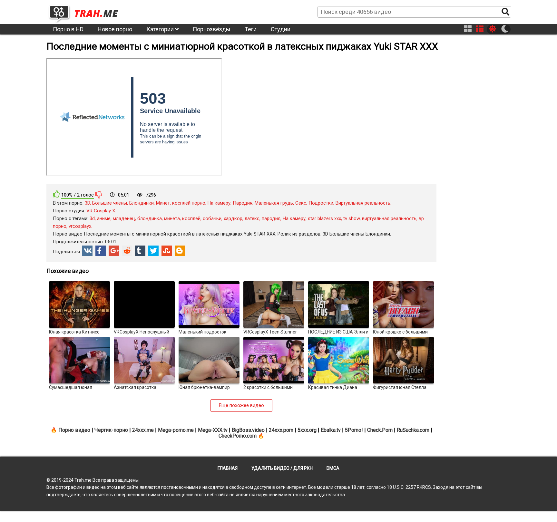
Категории (160, 29)
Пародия (242, 203)
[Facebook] (100, 251)
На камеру (219, 203)
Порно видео (74, 430)
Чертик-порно (111, 430)
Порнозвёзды (211, 29)
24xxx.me (143, 430)
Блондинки (141, 203)
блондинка (149, 218)
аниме (104, 218)
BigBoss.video (248, 430)
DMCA (333, 468)
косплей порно (188, 203)
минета (172, 218)
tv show (351, 218)
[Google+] (114, 251)
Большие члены (109, 203)
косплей (191, 218)
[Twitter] (153, 251)
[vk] (87, 251)
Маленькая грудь (274, 203)
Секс (300, 203)
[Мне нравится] (56, 194)
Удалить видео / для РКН (282, 468)
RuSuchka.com (413, 430)
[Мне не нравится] (98, 194)
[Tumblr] (140, 251)
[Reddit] (127, 251)
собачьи (212, 218)
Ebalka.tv (331, 430)
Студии (280, 29)
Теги (251, 29)
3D (87, 203)
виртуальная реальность (389, 218)
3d (92, 218)
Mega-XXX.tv (213, 430)
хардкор (233, 218)
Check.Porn (380, 430)
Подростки (320, 203)
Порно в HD (68, 29)
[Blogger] (180, 251)
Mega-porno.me (176, 430)
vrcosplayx (80, 226)
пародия (271, 218)
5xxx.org (307, 430)
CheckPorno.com (238, 436)
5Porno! (354, 430)
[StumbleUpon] (166, 251)
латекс (252, 218)
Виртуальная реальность (363, 203)
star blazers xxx (324, 218)
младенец (124, 218)
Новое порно (115, 29)
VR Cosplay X (100, 211)
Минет (163, 203)
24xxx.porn (281, 430)
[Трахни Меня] (86, 11)
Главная (228, 468)
